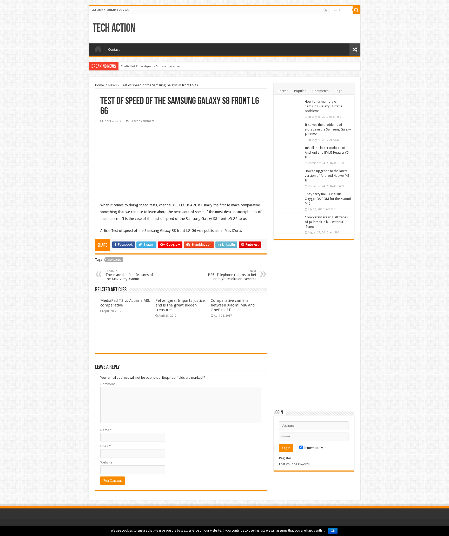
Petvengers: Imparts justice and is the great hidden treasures (180, 305)
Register (285, 458)
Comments (320, 91)
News (112, 85)
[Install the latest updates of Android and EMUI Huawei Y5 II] (289, 154)
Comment (107, 384)
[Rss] (325, 10)
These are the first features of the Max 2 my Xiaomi (129, 275)
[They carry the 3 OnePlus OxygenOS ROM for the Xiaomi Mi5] (289, 201)
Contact (114, 49)
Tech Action (114, 28)
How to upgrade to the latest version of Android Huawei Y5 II (327, 175)
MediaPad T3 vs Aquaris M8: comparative (150, 66)
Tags (338, 91)
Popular (300, 91)
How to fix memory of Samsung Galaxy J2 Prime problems (323, 106)
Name (106, 430)
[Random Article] (354, 49)
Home (98, 48)
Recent (283, 91)
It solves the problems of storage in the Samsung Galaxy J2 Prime (328, 129)
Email (105, 446)
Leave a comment (142, 121)
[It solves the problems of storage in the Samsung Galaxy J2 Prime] (289, 131)
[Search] (356, 10)
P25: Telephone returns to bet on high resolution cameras (232, 275)
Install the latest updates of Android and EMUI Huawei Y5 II (326, 152)
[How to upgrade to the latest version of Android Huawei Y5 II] (289, 177)
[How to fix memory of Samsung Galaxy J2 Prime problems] (289, 108)
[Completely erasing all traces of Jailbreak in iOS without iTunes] (289, 224)
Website (106, 462)
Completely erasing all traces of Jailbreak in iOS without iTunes (326, 221)
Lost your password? (294, 464)
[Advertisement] (139, 159)
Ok (333, 531)
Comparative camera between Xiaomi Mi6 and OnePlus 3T (233, 305)
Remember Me (314, 448)
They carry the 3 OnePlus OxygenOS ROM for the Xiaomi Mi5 (328, 198)
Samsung (114, 260)
